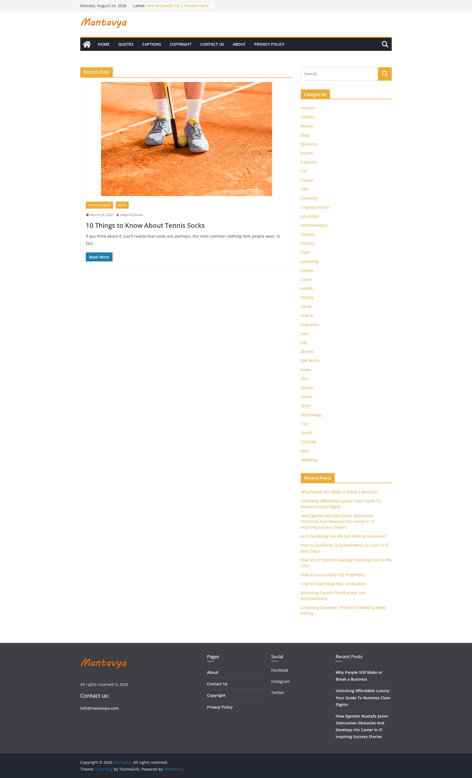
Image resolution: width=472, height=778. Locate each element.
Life (304, 342)
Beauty (307, 126)
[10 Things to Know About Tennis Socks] (186, 139)
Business (309, 144)
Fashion (308, 234)
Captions (151, 44)
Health (307, 288)
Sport (122, 205)
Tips (304, 423)
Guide (306, 279)
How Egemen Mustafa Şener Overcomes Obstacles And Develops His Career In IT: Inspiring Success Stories (338, 521)
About (239, 44)
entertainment (99, 205)
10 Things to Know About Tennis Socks (145, 225)
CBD (304, 189)
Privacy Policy (269, 44)
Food (305, 252)
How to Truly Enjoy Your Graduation (333, 583)
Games (307, 270)
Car (304, 171)
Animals (308, 107)
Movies (307, 351)
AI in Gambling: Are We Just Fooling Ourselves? (343, 536)
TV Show (308, 441)
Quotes (126, 44)
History (307, 297)
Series (306, 396)
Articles (307, 117)
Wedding (309, 459)
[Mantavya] (86, 44)
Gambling (309, 261)
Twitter (277, 692)
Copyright (180, 44)
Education (310, 216)
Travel (306, 432)
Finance (308, 243)
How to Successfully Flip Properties (332, 574)
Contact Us (212, 44)
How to (307, 315)
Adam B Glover (131, 214)
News (306, 369)
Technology (311, 414)
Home (104, 44)
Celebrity (309, 198)
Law (304, 333)
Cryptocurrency (315, 207)
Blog (305, 135)
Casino (307, 180)
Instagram (281, 681)
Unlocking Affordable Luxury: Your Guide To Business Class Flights (363, 697)
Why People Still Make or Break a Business (339, 491)
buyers (307, 153)
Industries (310, 324)
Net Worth (310, 360)
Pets (304, 378)
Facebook (279, 670)
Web (305, 450)
